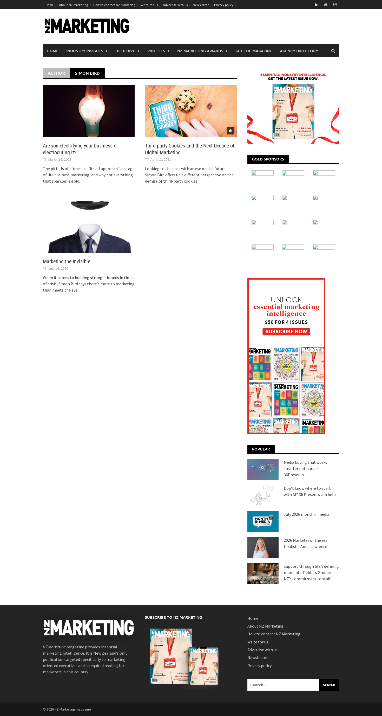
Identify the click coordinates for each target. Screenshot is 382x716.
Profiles (156, 50)
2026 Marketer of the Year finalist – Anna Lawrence (306, 543)
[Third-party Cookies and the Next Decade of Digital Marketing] (191, 110)
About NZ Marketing (73, 5)
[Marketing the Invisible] (89, 226)
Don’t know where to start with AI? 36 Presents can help (310, 491)
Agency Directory (299, 50)
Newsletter (201, 5)
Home (49, 5)
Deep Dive (125, 50)
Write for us (149, 5)
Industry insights (84, 50)
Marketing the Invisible (66, 261)
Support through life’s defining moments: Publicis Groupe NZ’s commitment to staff (311, 572)
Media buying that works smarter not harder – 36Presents (305, 468)
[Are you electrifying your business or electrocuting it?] (89, 110)
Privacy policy (223, 5)
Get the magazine (253, 50)
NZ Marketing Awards (200, 50)
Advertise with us (175, 5)
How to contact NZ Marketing (114, 5)
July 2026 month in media (306, 514)
